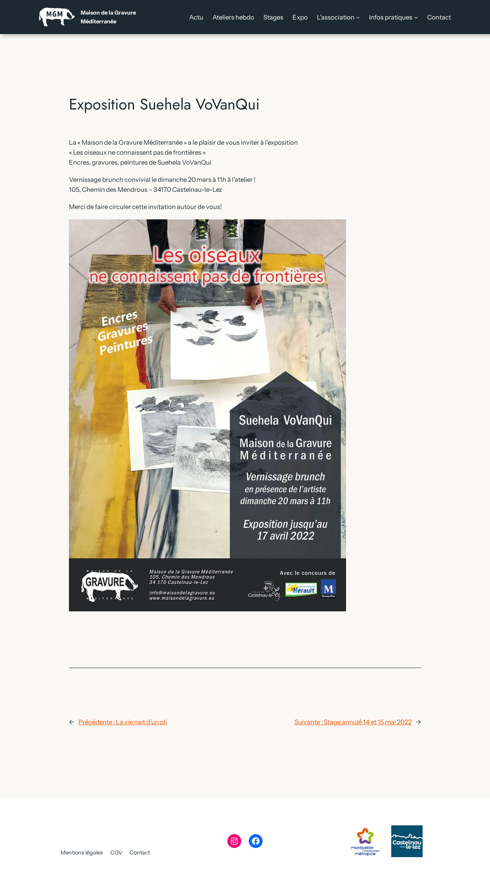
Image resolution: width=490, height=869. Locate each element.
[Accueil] (87, 17)
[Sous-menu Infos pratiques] (416, 17)
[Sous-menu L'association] (358, 17)
